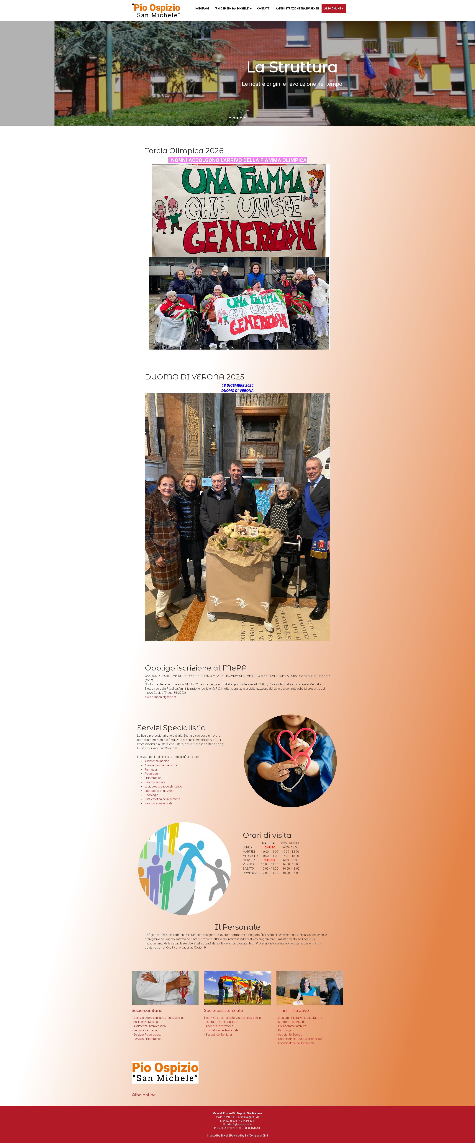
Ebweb (225, 1135)
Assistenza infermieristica (161, 765)
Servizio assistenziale (158, 803)
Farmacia (151, 769)
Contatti (263, 8)
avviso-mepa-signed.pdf (160, 697)
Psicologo (151, 773)
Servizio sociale (155, 782)
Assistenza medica (157, 761)
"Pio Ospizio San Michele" (232, 8)
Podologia (151, 795)
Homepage (202, 8)
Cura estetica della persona (162, 799)
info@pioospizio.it (241, 1124)
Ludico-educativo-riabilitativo (163, 786)
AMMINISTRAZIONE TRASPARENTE (297, 8)
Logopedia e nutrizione (159, 791)
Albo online (332, 8)
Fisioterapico (153, 778)
